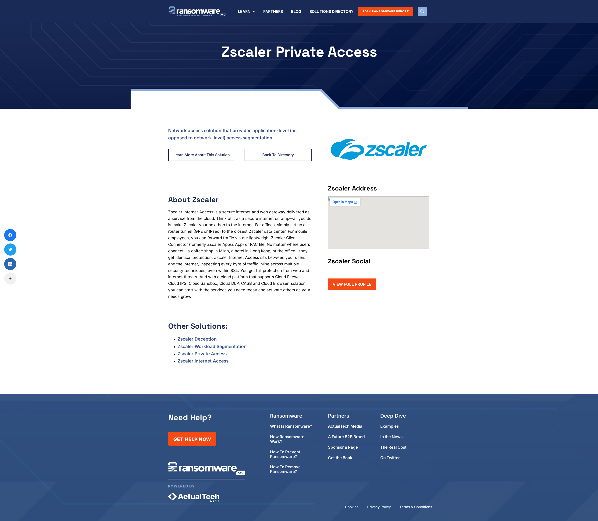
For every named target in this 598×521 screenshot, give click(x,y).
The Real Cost (393, 447)
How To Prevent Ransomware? (285, 454)
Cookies (352, 507)
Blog (296, 11)
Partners (273, 11)
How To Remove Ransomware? (285, 469)
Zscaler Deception (197, 339)
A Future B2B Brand (346, 437)
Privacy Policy (379, 507)
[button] (422, 11)
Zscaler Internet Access (203, 361)
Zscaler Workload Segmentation (212, 346)
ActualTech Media (345, 426)
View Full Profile (352, 284)
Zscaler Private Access (202, 353)
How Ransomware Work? (287, 439)
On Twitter (390, 458)
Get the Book (340, 458)
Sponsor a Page (343, 447)
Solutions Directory (331, 11)
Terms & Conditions (415, 507)
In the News (391, 437)
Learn (244, 11)
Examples (389, 426)
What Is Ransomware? (291, 426)
